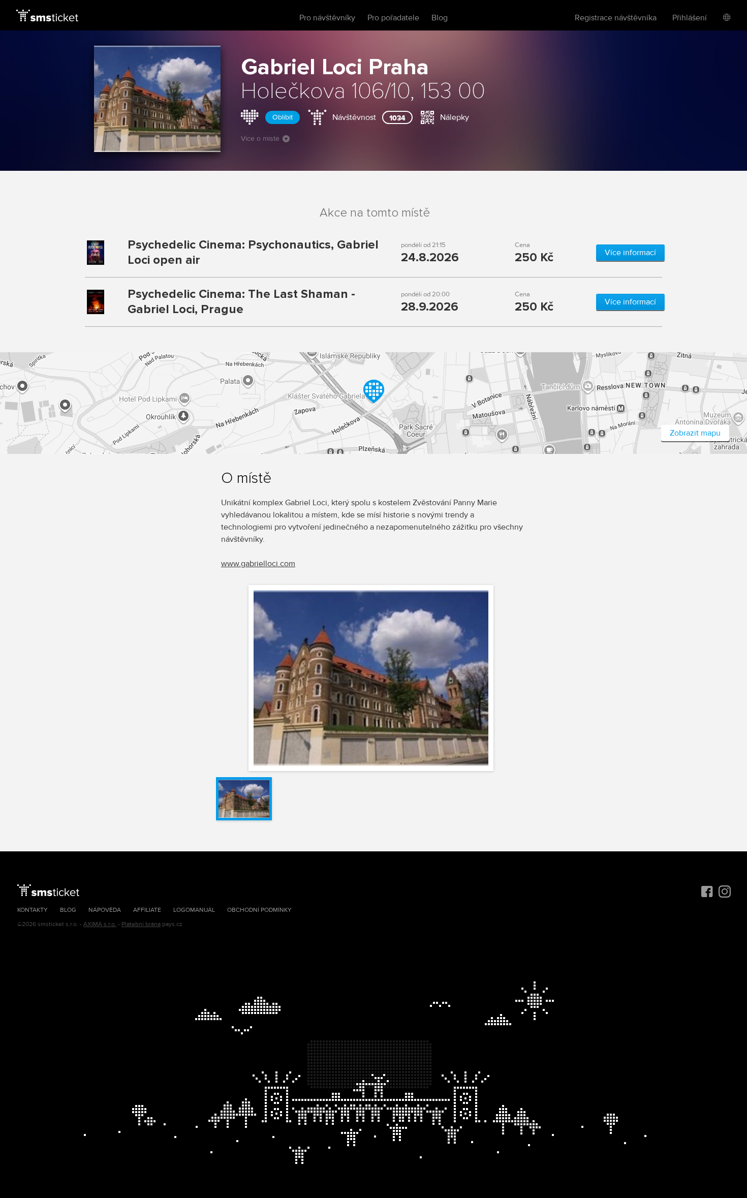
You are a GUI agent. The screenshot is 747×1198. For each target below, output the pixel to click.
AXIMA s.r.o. (99, 924)
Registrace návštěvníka (616, 18)
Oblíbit (282, 117)
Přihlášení (689, 18)
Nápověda (104, 910)
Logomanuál (194, 910)
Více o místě (260, 138)
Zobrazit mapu (695, 433)
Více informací (630, 253)
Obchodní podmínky (259, 910)
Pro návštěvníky (327, 18)
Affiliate (147, 910)
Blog (439, 18)
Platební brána (141, 924)
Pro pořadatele (393, 18)
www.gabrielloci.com (258, 564)
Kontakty (32, 910)
